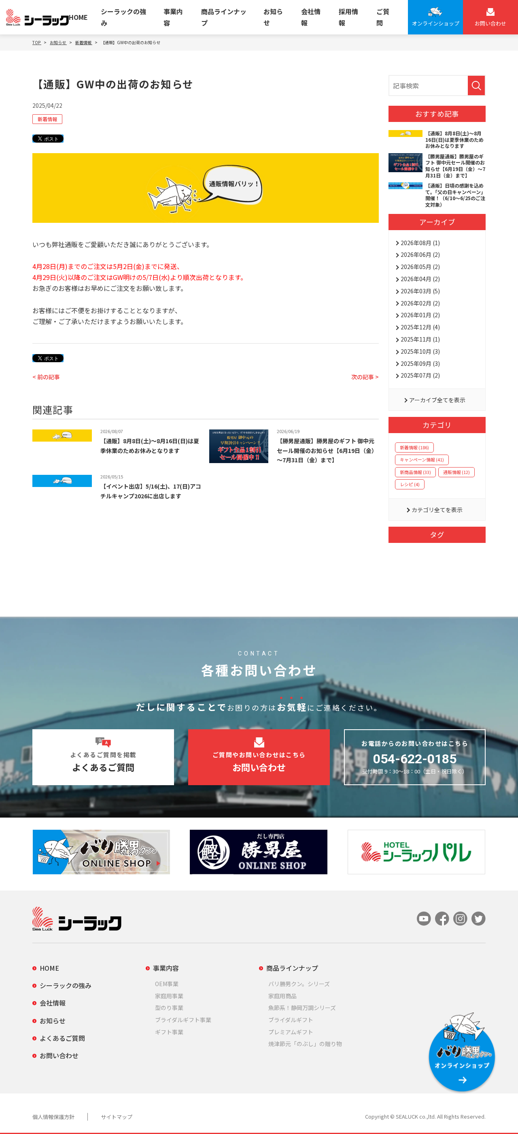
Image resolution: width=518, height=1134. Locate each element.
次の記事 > (365, 377)
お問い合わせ (59, 1055)
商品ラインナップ (223, 16)
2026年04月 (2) (420, 279)
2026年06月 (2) (420, 254)
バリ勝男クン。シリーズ (299, 984)
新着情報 (47, 118)
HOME (78, 17)
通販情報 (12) (456, 472)
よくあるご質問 (62, 1038)
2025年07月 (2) (420, 375)
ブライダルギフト (290, 1020)
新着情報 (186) (414, 447)
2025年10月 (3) (420, 351)
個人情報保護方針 (53, 1117)
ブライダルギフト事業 (183, 1020)
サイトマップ (116, 1117)
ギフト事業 (169, 1032)
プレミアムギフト (290, 1032)
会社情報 (311, 16)
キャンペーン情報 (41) (422, 459)
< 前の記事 (46, 377)
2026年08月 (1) (420, 243)
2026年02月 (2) (420, 303)
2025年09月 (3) (420, 363)
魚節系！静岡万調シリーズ (302, 1008)
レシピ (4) (410, 484)
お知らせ (273, 16)
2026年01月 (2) (420, 315)
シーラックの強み (123, 16)
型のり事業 (169, 1008)
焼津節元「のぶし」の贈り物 (305, 1044)
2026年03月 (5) (420, 291)
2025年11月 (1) (420, 339)
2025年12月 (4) (420, 327)
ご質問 (382, 16)
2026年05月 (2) (420, 267)
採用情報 (348, 16)
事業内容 (173, 16)
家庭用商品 (282, 996)
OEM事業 (166, 984)
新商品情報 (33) (415, 472)
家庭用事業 (169, 996)
